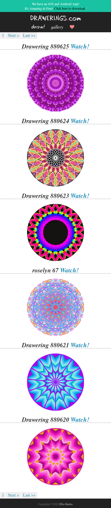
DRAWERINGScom (55, 18)
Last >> (29, 35)
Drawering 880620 (45, 419)
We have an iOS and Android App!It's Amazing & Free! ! (56, 6)
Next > (13, 35)
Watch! (80, 46)
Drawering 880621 (45, 345)
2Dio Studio (66, 504)
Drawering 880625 (45, 46)
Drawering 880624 (45, 121)
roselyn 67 (45, 270)
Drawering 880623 (45, 195)
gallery (57, 27)
